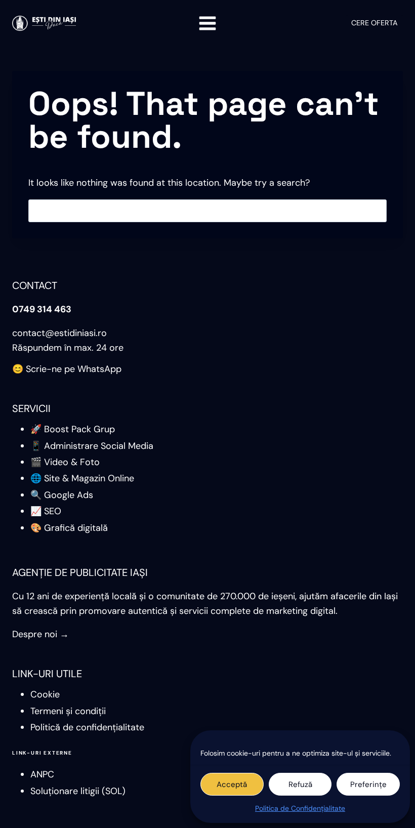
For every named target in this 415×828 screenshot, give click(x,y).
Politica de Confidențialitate (300, 808)
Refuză (300, 784)
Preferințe (368, 784)
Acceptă (232, 784)
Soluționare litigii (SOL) (78, 791)
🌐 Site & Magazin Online (82, 478)
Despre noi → (40, 634)
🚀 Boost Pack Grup (72, 429)
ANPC (42, 774)
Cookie (45, 694)
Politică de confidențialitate (87, 727)
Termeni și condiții (68, 711)
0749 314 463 (41, 309)
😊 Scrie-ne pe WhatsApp (66, 369)
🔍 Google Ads (61, 495)
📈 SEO (45, 511)
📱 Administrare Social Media (91, 446)
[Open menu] (208, 23)
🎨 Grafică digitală (69, 528)
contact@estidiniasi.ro (59, 333)
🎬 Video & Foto (65, 462)
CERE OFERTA (374, 22)
